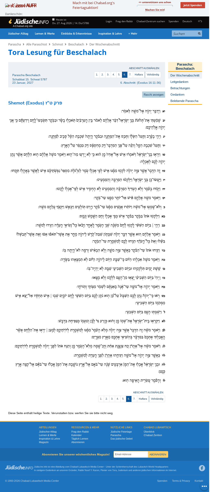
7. (130, 74)
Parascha (14, 44)
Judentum (123, 470)
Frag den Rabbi (124, 21)
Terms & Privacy (181, 480)
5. (119, 74)
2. (103, 74)
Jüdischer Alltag (18, 34)
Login (108, 21)
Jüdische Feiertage (121, 431)
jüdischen (146, 470)
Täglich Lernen (79, 438)
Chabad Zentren (153, 435)
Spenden (174, 21)
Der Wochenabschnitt (104, 44)
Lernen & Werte (45, 34)
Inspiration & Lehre (110, 34)
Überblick (149, 431)
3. (108, 74)
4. (114, 74)
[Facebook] (202, 468)
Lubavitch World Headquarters (153, 466)
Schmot (57, 44)
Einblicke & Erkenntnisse (76, 34)
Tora (114, 470)
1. (97, 74)
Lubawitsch (84, 466)
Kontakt (199, 480)
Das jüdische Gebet (121, 438)
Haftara (139, 74)
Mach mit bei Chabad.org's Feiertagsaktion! (94, 5)
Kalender (76, 435)
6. (125, 74)
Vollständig (153, 74)
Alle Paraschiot (36, 44)
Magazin (44, 442)
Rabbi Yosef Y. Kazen (88, 470)
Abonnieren (77, 442)
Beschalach (76, 44)
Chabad (74, 466)
